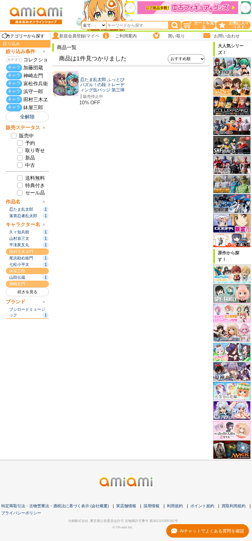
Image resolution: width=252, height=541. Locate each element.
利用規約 (175, 506)
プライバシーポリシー (21, 513)
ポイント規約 (202, 506)
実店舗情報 (126, 506)
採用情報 (151, 506)
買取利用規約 (234, 506)
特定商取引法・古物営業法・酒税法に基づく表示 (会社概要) (55, 506)
